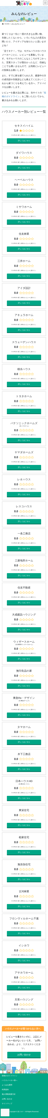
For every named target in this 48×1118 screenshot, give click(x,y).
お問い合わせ (24, 1054)
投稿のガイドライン (9, 1076)
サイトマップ (7, 1104)
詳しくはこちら (24, 141)
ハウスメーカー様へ (9, 1080)
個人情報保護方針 (9, 1094)
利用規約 (5, 1090)
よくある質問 (7, 1085)
